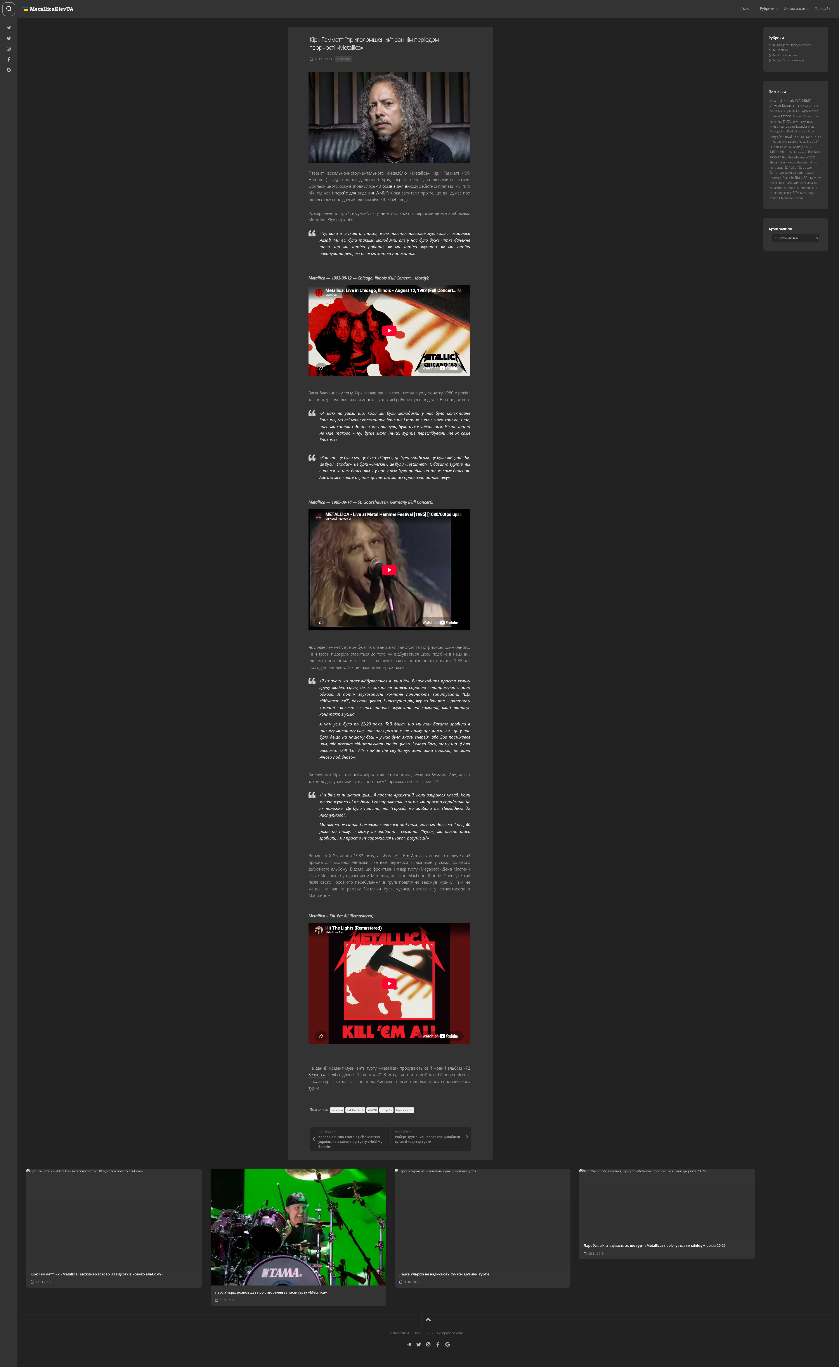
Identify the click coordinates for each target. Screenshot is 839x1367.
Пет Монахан (797, 152)
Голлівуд (775, 178)
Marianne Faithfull (792, 198)
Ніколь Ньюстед (797, 162)
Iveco (803, 193)
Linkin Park (787, 100)
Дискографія (794, 8)
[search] (8, 9)
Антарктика (791, 188)
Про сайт (822, 8)
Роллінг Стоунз (803, 116)
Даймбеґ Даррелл (798, 167)
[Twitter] (8, 38)
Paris (789, 183)
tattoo (786, 115)
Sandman (777, 172)
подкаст (784, 192)
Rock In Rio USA (795, 177)
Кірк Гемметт (404, 1110)
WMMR (372, 1110)
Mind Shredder (794, 173)
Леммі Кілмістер (784, 105)
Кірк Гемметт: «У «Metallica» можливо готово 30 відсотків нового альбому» (97, 1274)
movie (789, 121)
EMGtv (810, 173)
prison (774, 100)
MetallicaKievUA (51, 9)
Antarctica (776, 188)
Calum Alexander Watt (800, 126)
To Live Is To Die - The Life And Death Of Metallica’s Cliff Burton (795, 142)
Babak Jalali (778, 162)
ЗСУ (796, 192)
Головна (748, 8)
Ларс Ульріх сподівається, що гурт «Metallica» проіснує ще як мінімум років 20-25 (655, 1245)
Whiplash (803, 100)
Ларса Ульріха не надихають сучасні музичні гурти (444, 1274)
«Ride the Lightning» (389, 750)
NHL (783, 151)
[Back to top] (428, 1320)
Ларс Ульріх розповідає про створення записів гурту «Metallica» (271, 1292)
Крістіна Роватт (790, 147)
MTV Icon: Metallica (805, 183)
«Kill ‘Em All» (405, 856)
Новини (343, 59)
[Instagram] (8, 49)
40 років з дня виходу (397, 186)
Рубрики (767, 8)
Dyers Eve (815, 178)
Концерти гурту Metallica (794, 45)
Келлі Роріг (777, 183)
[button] (777, 8)
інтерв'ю (386, 1110)
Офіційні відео (787, 55)
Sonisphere (789, 136)
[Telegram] (8, 28)
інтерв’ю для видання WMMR (360, 193)
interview (337, 1110)
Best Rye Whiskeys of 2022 (798, 157)
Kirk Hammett (355, 1110)
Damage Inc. (777, 131)
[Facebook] (8, 59)
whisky (801, 121)
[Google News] (8, 70)
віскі (810, 121)
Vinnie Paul (777, 126)
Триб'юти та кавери (790, 60)
